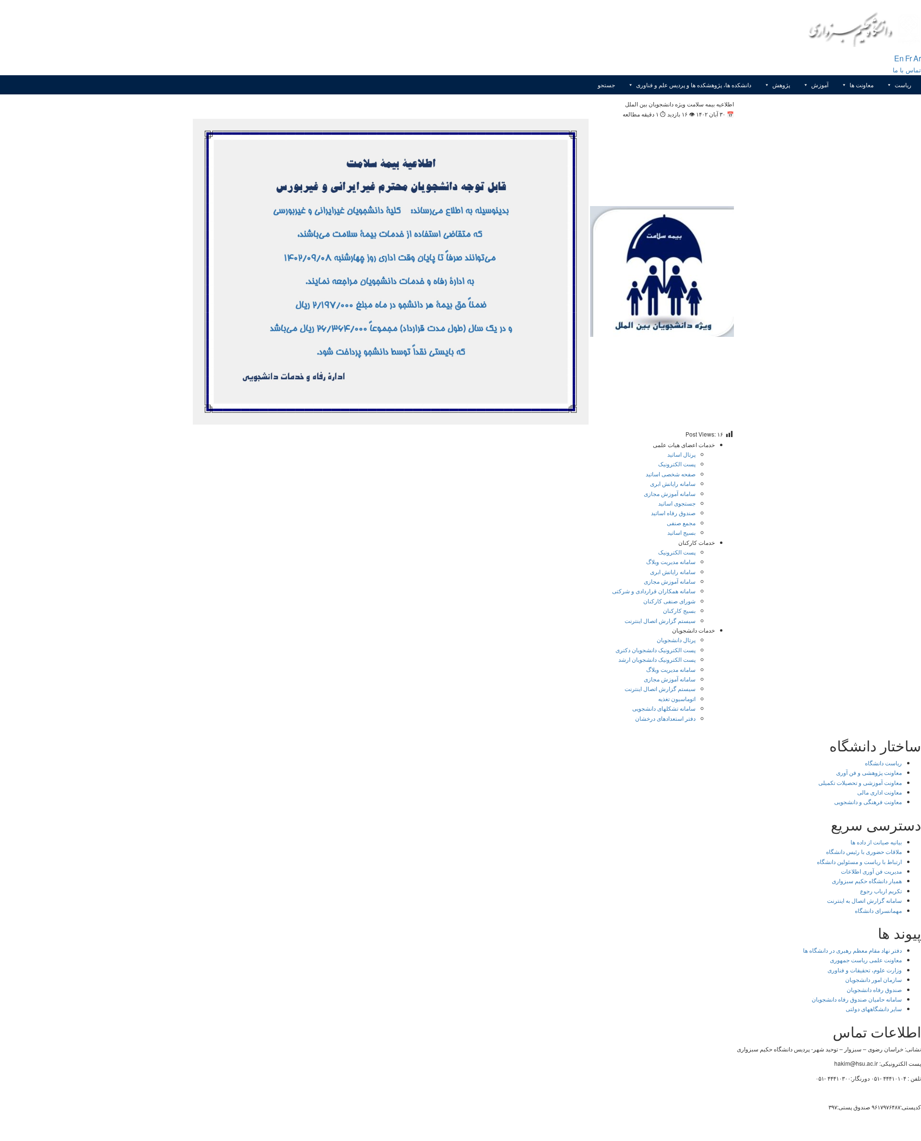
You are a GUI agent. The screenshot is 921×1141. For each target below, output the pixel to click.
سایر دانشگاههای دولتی (874, 1008)
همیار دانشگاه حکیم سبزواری (867, 880)
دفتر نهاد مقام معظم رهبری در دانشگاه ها (852, 950)
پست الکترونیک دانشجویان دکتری (655, 649)
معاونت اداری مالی (879, 792)
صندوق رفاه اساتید (673, 512)
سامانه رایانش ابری (673, 483)
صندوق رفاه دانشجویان (874, 989)
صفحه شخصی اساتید (671, 474)
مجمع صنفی (681, 523)
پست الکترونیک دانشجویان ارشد (657, 659)
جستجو (606, 85)
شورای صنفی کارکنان (669, 601)
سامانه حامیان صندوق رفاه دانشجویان (857, 999)
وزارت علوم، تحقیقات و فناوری (864, 970)
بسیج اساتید (681, 532)
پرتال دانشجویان (676, 639)
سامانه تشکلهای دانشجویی (664, 708)
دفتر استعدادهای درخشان (665, 718)
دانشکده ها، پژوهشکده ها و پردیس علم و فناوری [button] (693, 85)
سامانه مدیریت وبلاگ (671, 561)
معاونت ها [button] (862, 85)
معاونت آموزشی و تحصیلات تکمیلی (860, 782)
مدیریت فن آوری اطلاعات (871, 871)
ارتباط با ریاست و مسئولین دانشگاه (859, 861)
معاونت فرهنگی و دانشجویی (868, 801)
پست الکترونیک (677, 464)
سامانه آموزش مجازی (670, 493)
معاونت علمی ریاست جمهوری (866, 960)
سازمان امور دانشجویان (873, 979)
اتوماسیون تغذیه (677, 698)
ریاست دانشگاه (883, 763)
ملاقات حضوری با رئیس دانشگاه (864, 851)
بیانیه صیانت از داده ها (876, 842)
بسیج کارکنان (679, 610)
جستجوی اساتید (677, 503)
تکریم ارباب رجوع (881, 891)
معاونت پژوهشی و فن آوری (869, 772)
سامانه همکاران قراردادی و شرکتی (654, 591)
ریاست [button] (903, 85)
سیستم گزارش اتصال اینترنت (660, 620)
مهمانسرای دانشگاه (878, 910)
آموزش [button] (819, 85)
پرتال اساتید (681, 454)
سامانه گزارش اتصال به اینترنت (864, 900)
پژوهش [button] (781, 85)
